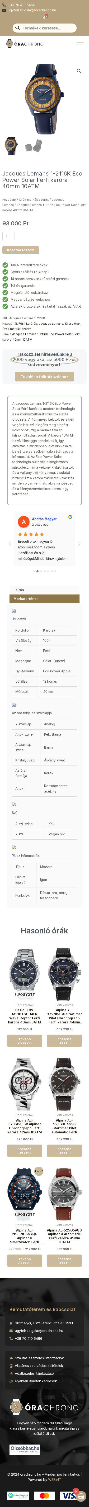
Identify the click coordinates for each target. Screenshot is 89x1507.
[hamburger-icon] (80, 44)
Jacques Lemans (51, 323)
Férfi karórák (28, 323)
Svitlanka (39, 518)
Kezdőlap (9, 199)
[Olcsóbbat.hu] (25, 1449)
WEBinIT (54, 1480)
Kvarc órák (72, 323)
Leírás (19, 590)
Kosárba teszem (20, 250)
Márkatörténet (26, 599)
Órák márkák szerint (34, 199)
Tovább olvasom (25, 1040)
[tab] (44, 590)
